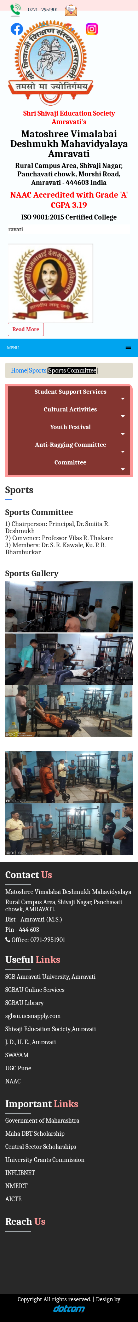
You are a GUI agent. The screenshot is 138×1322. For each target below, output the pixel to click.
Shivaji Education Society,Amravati (50, 1029)
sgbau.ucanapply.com (33, 1016)
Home (19, 370)
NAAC (13, 1081)
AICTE (13, 1199)
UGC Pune (18, 1068)
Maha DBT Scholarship (34, 1133)
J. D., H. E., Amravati (30, 1042)
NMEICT (16, 1186)
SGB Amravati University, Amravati (50, 977)
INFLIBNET (20, 1173)
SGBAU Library (24, 1003)
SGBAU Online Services (34, 990)
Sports (37, 370)
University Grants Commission (45, 1160)
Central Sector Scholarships (40, 1147)
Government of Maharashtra (42, 1120)
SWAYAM (17, 1055)
